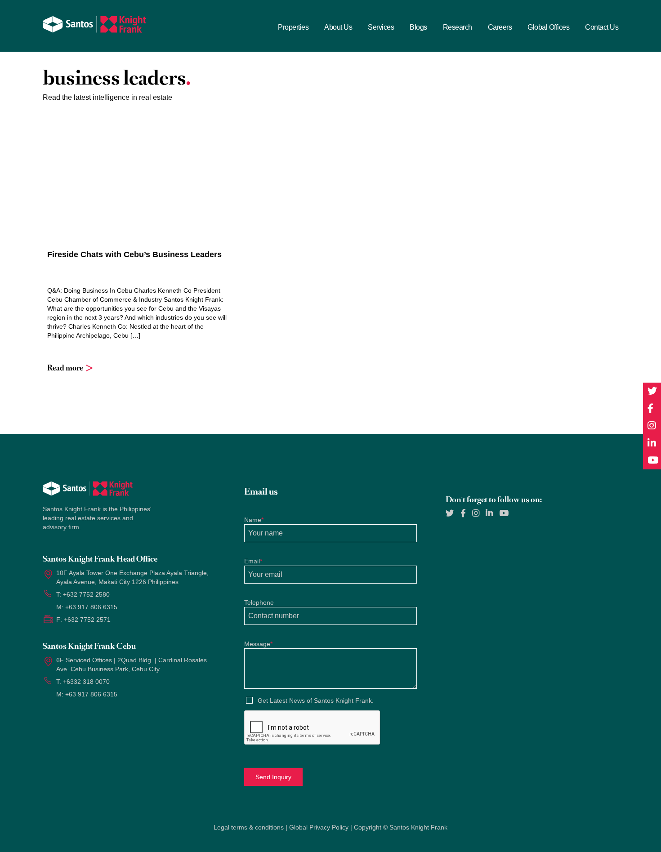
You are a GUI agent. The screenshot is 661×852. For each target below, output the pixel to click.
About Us (338, 27)
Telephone (259, 602)
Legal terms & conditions (249, 827)
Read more (65, 368)
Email (253, 561)
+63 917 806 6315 (91, 607)
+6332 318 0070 (86, 681)
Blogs (418, 27)
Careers (500, 27)
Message (258, 643)
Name (254, 519)
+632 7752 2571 (87, 619)
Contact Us (601, 27)
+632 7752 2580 (86, 594)
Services (381, 27)
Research (457, 27)
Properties (293, 27)
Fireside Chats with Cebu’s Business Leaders (134, 254)
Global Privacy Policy (318, 827)
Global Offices (548, 27)
